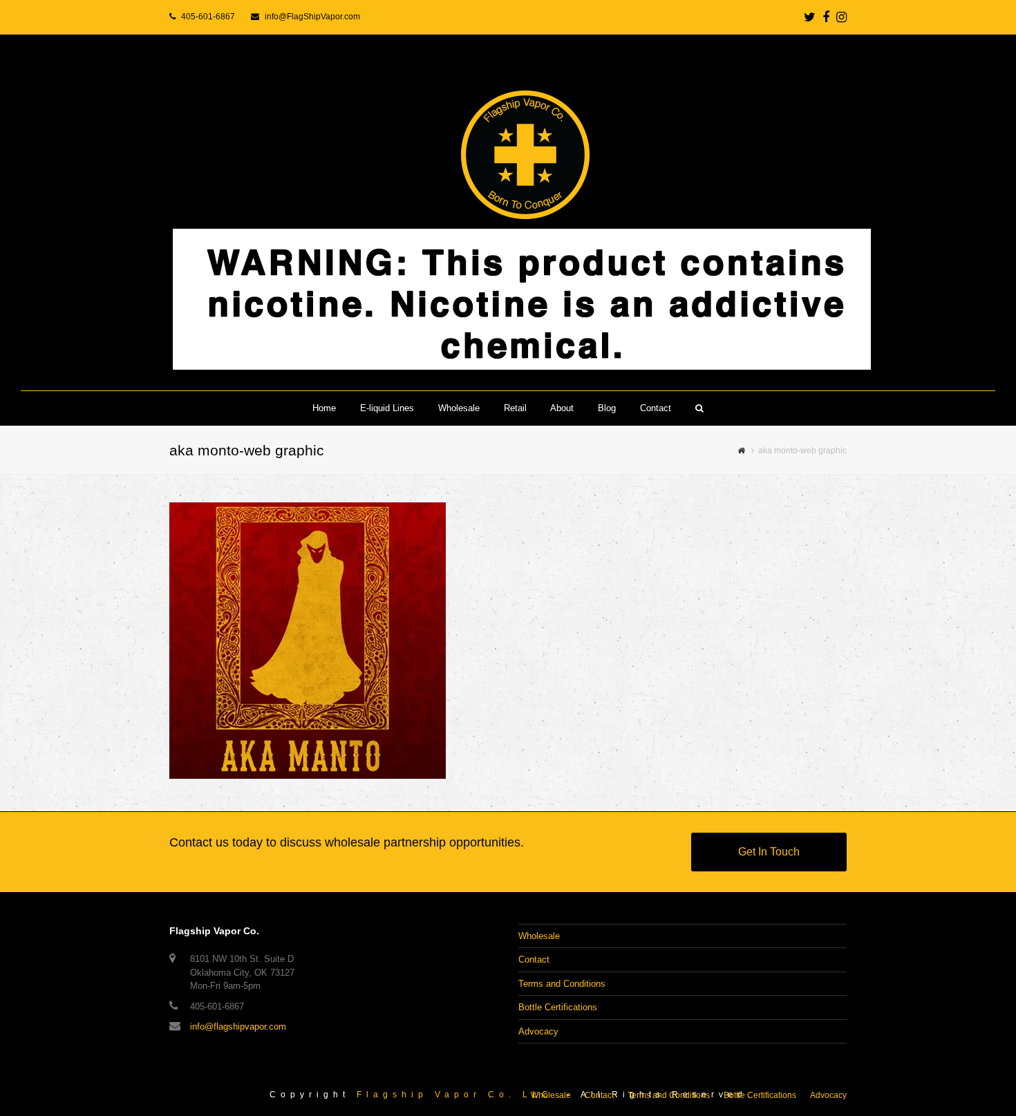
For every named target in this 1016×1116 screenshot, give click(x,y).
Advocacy (538, 1031)
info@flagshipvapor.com (238, 1026)
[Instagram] (841, 17)
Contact (533, 959)
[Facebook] (825, 17)
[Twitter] (810, 17)
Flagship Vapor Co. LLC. (458, 1094)
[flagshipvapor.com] (508, 213)
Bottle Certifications (557, 1007)
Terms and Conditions (561, 983)
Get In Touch (769, 852)
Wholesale (539, 936)
